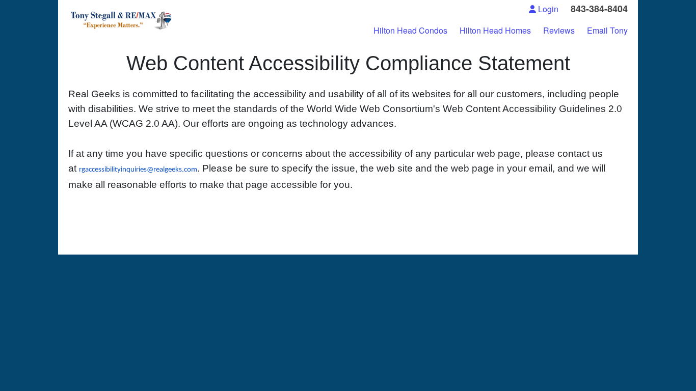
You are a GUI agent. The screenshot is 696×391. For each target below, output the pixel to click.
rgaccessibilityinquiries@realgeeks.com (138, 170)
